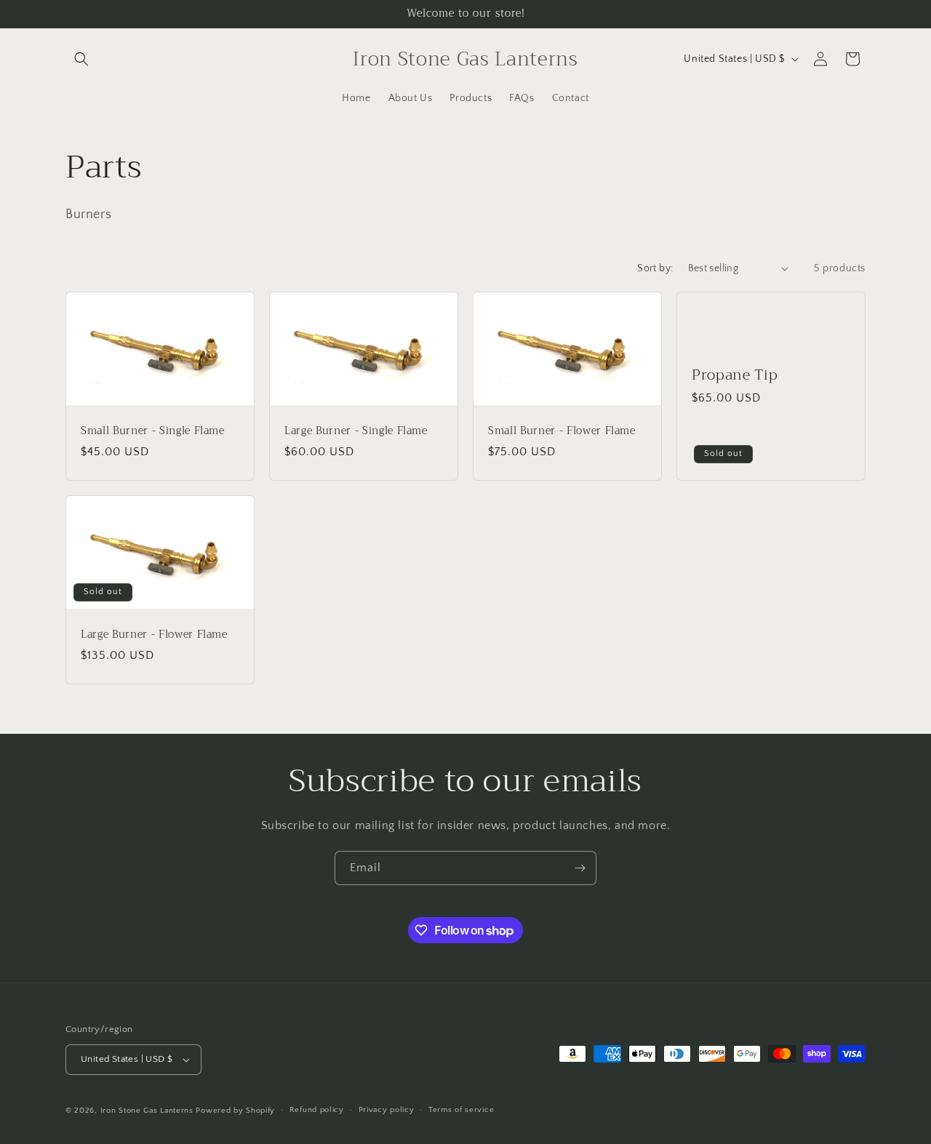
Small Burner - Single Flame (153, 431)
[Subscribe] (580, 868)
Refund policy (316, 1109)
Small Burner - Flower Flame (562, 431)
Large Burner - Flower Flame (154, 634)
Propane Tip (735, 375)
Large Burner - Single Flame (356, 431)
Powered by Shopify (235, 1110)
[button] (81, 59)
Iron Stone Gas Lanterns (146, 1110)
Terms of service (461, 1109)
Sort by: (655, 268)
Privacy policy (387, 1109)
